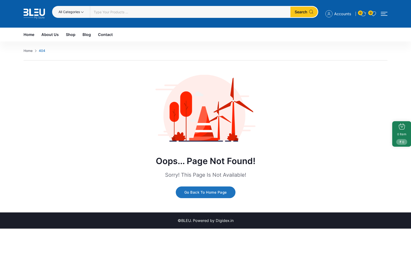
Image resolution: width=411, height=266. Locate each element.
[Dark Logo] (34, 14)
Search (301, 12)
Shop (70, 34)
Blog (87, 34)
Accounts (342, 13)
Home (29, 34)
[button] (384, 14)
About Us (50, 34)
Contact (105, 34)
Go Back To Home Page (205, 192)
